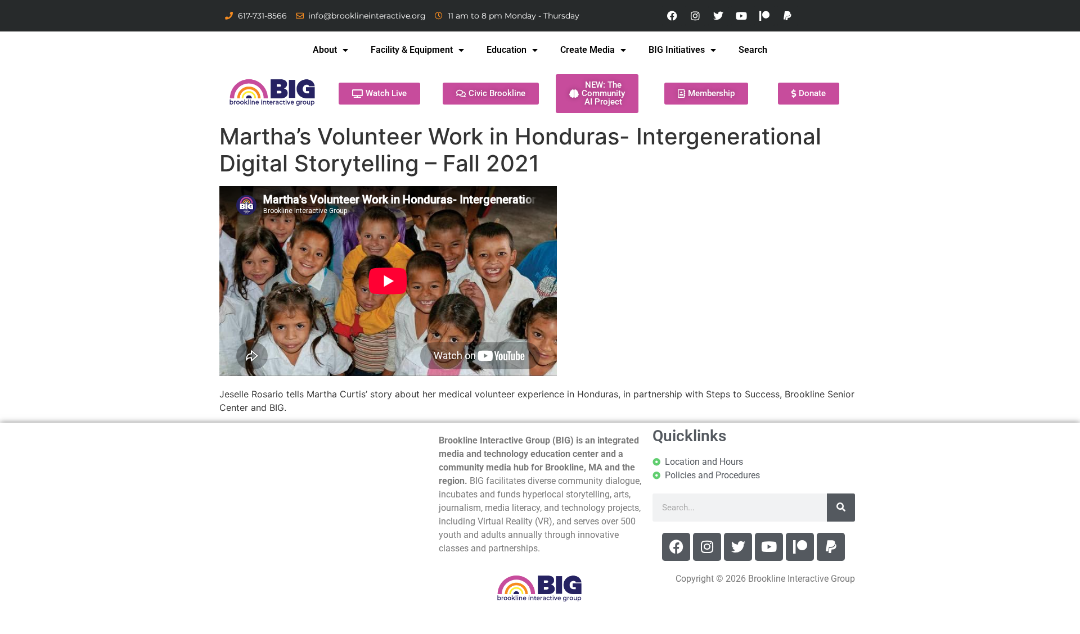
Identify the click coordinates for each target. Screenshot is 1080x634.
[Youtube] (741, 16)
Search (753, 49)
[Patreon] (764, 16)
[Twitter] (718, 16)
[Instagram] (695, 16)
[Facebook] (672, 16)
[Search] (841, 507)
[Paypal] (787, 16)
